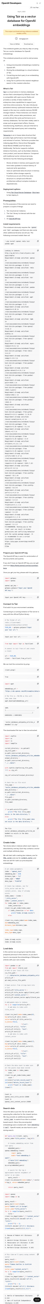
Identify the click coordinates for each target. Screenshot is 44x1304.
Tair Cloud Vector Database (21, 192)
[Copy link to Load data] (15, 948)
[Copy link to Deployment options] (22, 189)
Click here (35, 192)
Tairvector (7, 135)
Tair (4, 92)
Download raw (28, 44)
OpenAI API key (14, 219)
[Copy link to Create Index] (17, 842)
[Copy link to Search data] (16, 1108)
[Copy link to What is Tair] (14, 88)
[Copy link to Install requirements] (21, 224)
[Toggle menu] (40, 3)
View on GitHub (15, 44)
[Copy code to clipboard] (38, 241)
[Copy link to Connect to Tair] (20, 604)
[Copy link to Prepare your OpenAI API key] (29, 553)
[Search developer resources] (37, 3)
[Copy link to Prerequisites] (17, 200)
